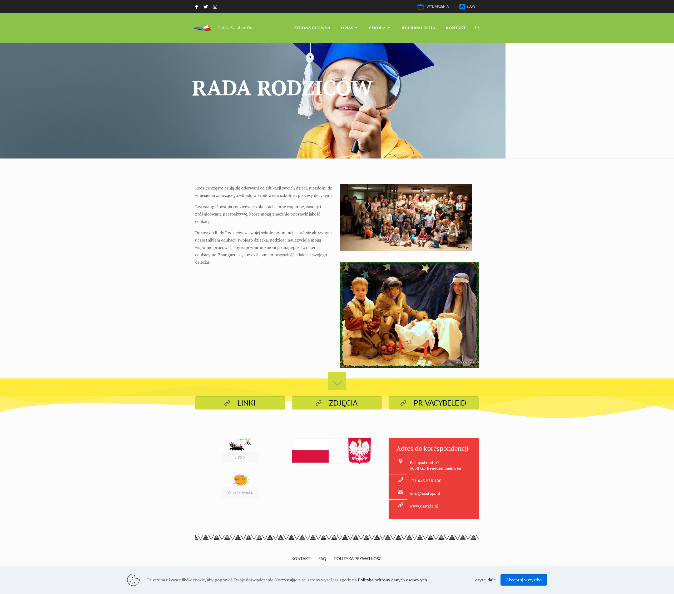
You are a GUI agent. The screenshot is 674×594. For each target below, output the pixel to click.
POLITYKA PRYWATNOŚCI (358, 558)
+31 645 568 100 (425, 481)
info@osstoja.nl (425, 493)
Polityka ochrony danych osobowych (392, 580)
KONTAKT (300, 558)
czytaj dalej (486, 580)
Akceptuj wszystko (524, 580)
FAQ (322, 558)
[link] (240, 450)
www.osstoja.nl (424, 506)
